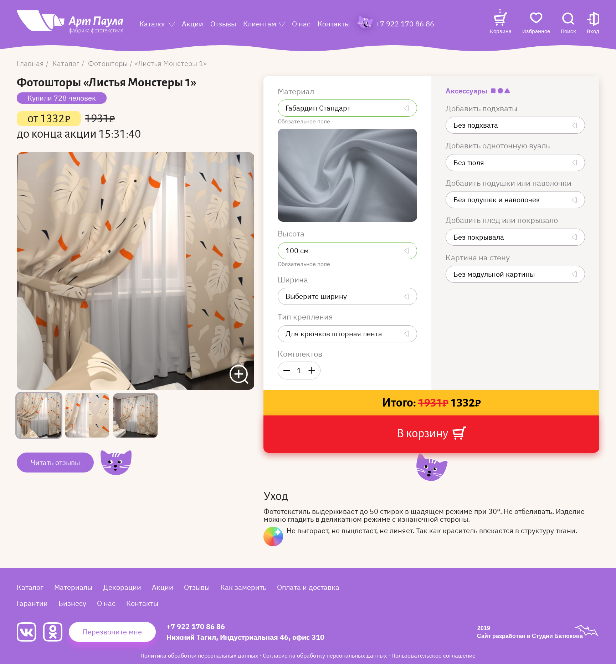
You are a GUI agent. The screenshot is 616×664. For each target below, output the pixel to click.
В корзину (423, 433)
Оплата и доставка (308, 587)
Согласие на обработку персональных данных (325, 655)
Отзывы (223, 24)
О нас (301, 24)
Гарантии (32, 603)
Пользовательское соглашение (433, 655)
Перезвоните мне (112, 632)
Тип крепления (306, 316)
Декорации (122, 587)
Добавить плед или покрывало (503, 220)
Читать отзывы (55, 462)
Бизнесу (72, 603)
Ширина (294, 279)
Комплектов (300, 353)
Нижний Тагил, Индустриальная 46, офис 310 (245, 637)
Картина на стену (479, 257)
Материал (297, 91)
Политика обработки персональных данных (200, 655)
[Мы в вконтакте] (30, 632)
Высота (292, 233)
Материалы (73, 587)
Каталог (152, 24)
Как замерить (243, 587)
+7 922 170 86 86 (195, 626)
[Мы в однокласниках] (56, 632)
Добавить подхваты (482, 108)
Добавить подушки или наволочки (509, 183)
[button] (593, 24)
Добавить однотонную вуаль (498, 145)
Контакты (334, 24)
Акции (192, 24)
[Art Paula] (70, 25)
